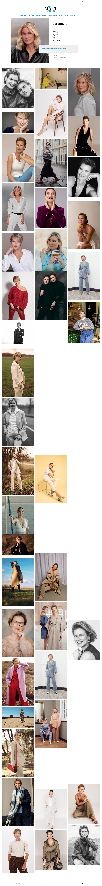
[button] (80, 15)
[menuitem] (77, 15)
